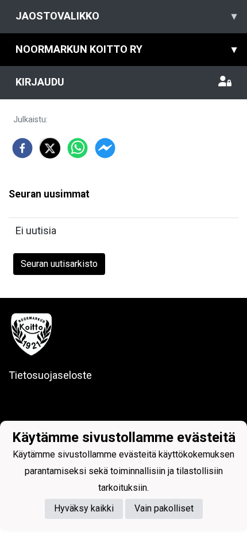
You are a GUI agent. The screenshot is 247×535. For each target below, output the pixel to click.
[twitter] (50, 148)
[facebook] (22, 148)
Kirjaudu (40, 82)
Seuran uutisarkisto (59, 263)
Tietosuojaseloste (50, 375)
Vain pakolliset (164, 508)
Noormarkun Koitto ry (126, 49)
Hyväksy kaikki (84, 508)
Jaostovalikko (126, 16)
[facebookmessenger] (105, 148)
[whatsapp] (77, 148)
